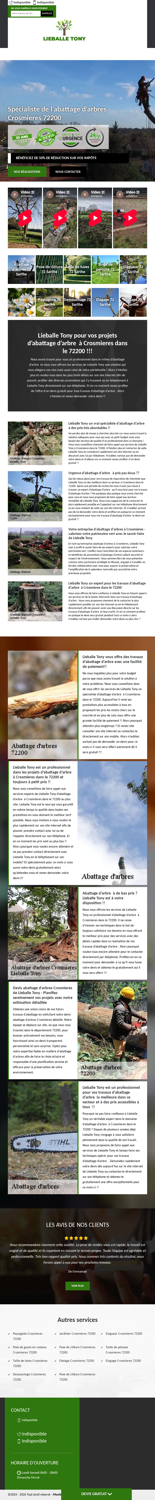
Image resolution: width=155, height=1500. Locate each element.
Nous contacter (68, 172)
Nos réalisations (27, 172)
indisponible (22, 2)
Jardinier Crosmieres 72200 (77, 1333)
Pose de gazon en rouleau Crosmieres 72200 (29, 1350)
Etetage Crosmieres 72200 (76, 1361)
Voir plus (77, 1286)
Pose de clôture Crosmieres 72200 (77, 1350)
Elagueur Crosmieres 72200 (124, 1333)
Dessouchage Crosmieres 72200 (29, 1377)
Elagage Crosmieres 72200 (123, 1361)
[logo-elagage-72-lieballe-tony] (64, 30)
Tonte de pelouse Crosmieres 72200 (118, 1350)
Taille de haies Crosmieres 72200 (30, 1363)
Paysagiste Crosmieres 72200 (27, 1336)
